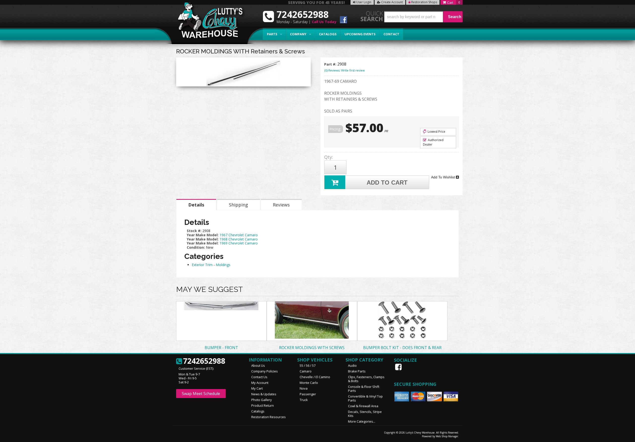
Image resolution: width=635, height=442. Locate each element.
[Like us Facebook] (399, 367)
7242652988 (204, 361)
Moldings (223, 264)
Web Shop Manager (447, 436)
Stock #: (194, 230)
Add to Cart (387, 182)
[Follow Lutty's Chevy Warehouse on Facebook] (343, 20)
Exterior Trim (202, 264)
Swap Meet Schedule (201, 393)
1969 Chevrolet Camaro (239, 243)
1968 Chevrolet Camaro (239, 239)
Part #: (330, 64)
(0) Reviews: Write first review (344, 70)
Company (298, 34)
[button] (423, 16)
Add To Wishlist (443, 177)
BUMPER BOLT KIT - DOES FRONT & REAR (402, 347)
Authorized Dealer (433, 142)
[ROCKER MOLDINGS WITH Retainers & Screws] (243, 73)
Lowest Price (436, 131)
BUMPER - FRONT (221, 347)
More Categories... (361, 421)
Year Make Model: (203, 235)
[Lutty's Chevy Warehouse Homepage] (207, 21)
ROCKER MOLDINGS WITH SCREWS (312, 347)
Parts (272, 34)
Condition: (196, 247)
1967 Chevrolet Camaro (239, 235)
